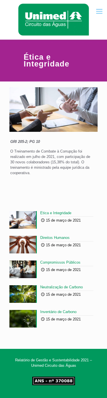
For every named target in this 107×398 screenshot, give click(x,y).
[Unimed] (53, 19)
